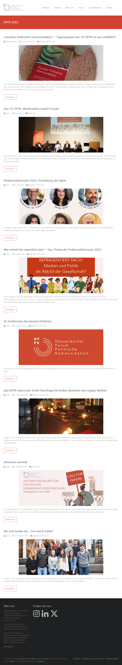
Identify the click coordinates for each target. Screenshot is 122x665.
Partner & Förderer (112, 659)
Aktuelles (57, 8)
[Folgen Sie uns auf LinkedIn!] (45, 616)
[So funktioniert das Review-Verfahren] (61, 331)
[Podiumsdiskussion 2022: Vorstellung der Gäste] (61, 190)
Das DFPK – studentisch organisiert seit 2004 (88, 659)
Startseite (45, 8)
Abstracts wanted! (15, 462)
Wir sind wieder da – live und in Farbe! (28, 531)
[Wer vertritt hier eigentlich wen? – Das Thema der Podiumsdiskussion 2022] (61, 259)
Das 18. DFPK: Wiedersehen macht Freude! (31, 109)
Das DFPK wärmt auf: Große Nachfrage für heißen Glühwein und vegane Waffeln (55, 390)
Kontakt (109, 8)
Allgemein (42, 41)
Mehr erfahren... (9, 647)
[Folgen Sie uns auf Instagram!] (36, 616)
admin (7, 113)
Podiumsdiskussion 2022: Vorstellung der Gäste (35, 180)
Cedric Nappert (11, 41)
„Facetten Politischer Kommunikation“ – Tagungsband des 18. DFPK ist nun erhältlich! (60, 37)
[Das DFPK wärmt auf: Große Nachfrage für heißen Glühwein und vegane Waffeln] (61, 400)
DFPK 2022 (51, 41)
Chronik (81, 8)
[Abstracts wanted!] (61, 471)
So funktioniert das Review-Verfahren (28, 321)
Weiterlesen (10, 97)
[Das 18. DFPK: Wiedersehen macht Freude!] (61, 118)
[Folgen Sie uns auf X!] (54, 616)
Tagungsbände (94, 8)
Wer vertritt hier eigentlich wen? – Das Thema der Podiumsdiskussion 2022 (52, 249)
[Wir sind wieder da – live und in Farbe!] (61, 540)
